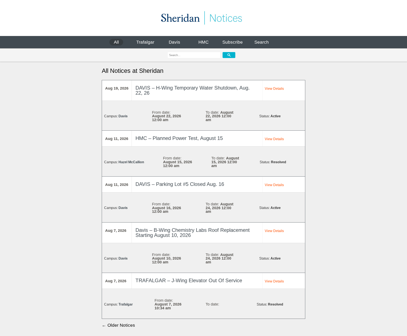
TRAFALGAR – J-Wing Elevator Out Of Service (188, 280)
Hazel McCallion (131, 162)
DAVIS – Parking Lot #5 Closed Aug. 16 (179, 184)
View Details (274, 88)
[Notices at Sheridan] (203, 18)
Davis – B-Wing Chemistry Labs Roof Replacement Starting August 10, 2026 (192, 233)
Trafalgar (145, 42)
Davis (174, 42)
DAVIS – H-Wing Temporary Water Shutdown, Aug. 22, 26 (192, 90)
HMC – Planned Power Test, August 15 (179, 138)
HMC (203, 42)
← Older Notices (118, 325)
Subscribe (232, 42)
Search (261, 42)
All (116, 42)
